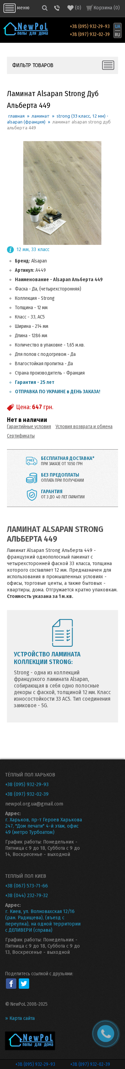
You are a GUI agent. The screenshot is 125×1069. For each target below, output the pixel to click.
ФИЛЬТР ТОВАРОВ (32, 65)
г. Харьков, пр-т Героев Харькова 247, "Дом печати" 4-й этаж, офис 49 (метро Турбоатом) (43, 826)
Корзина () (106, 7)
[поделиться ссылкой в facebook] (11, 983)
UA (117, 26)
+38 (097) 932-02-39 (90, 34)
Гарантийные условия (29, 427)
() (78, 7)
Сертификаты (21, 436)
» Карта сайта (20, 1018)
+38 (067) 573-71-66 (26, 886)
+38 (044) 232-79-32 (26, 895)
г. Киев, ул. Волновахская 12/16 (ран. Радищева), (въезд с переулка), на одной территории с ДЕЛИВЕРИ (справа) (43, 920)
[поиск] (45, 7)
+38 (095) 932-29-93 (90, 26)
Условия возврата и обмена (84, 427)
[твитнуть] (24, 983)
